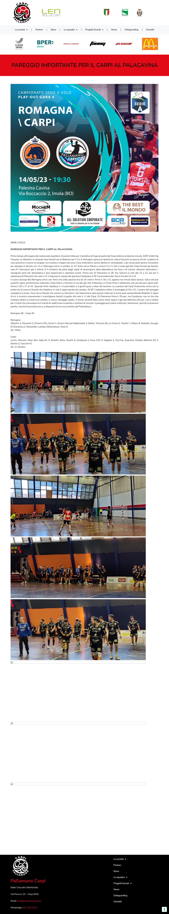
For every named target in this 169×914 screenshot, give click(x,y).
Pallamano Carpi (28, 881)
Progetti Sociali (93, 29)
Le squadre (69, 29)
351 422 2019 (30, 907)
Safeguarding (131, 29)
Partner (39, 29)
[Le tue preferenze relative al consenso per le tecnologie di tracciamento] (164, 909)
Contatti (150, 29)
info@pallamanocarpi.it (29, 900)
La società (20, 29)
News (114, 29)
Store (53, 29)
